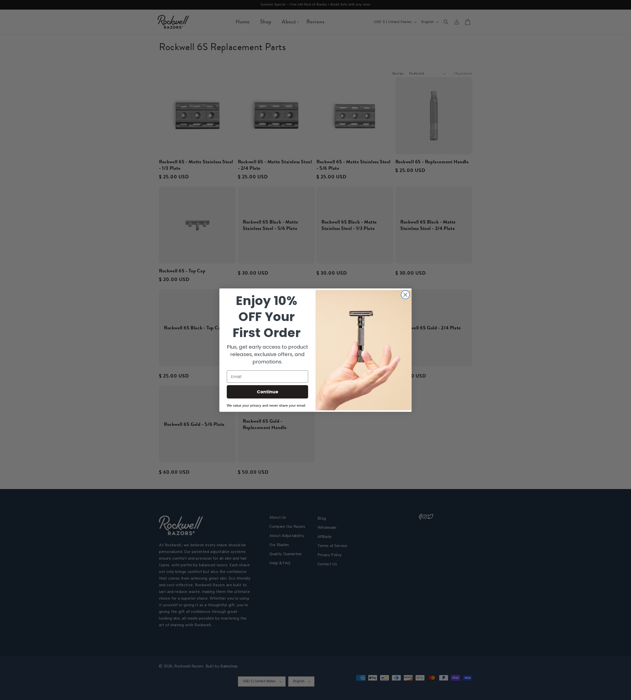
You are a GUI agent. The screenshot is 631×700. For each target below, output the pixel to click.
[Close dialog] (405, 294)
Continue (267, 392)
